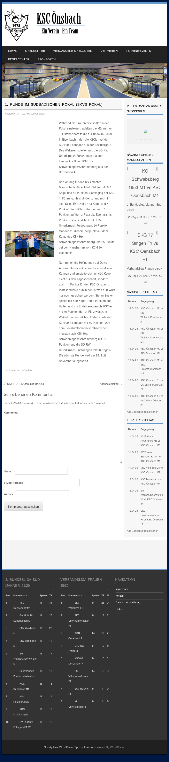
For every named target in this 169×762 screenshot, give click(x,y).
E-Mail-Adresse (14, 483)
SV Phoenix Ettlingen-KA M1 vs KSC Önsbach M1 (151, 456)
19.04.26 (133, 360)
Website (9, 494)
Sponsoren (47, 59)
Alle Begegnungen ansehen (142, 411)
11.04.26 (133, 436)
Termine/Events (138, 50)
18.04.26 (133, 308)
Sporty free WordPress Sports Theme (68, 747)
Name (8, 471)
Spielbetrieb (35, 50)
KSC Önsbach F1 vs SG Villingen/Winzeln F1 (152, 384)
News (12, 50)
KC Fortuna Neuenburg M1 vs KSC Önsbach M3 (150, 440)
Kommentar (12, 412)
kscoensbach (38, 113)
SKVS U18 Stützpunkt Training (24, 384)
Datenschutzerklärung (128, 602)
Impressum (122, 589)
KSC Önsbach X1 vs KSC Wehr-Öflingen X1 (151, 400)
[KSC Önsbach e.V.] (44, 25)
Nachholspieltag (111, 384)
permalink (26, 370)
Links (119, 609)
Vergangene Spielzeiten (72, 50)
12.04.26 (133, 479)
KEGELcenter (18, 59)
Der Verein (109, 50)
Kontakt (120, 595)
